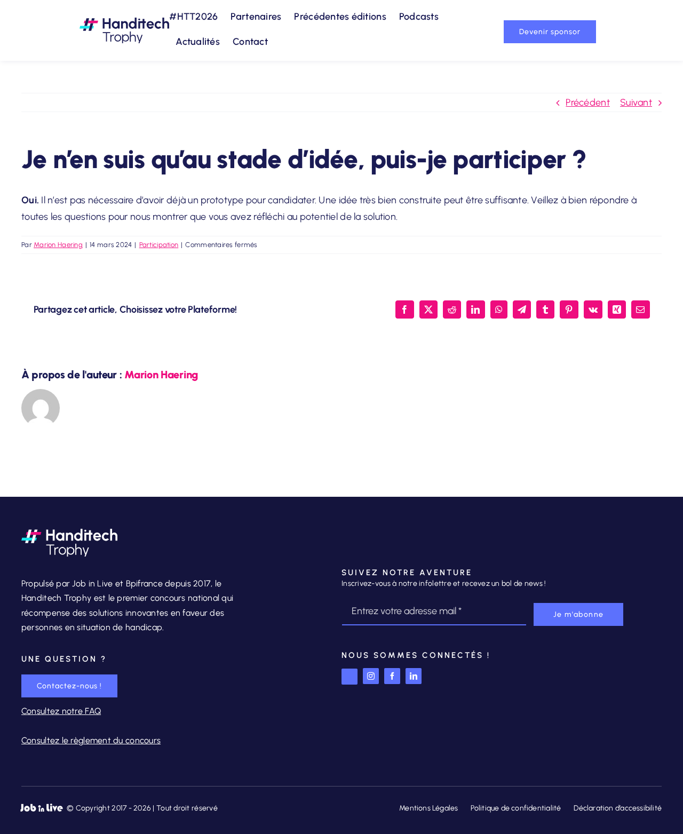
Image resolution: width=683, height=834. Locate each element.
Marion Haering (58, 245)
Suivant (636, 102)
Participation (159, 245)
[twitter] (350, 677)
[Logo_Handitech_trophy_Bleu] (124, 22)
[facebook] (392, 676)
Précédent (587, 102)
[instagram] (371, 676)
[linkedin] (414, 676)
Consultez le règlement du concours (91, 740)
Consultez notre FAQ (61, 711)
